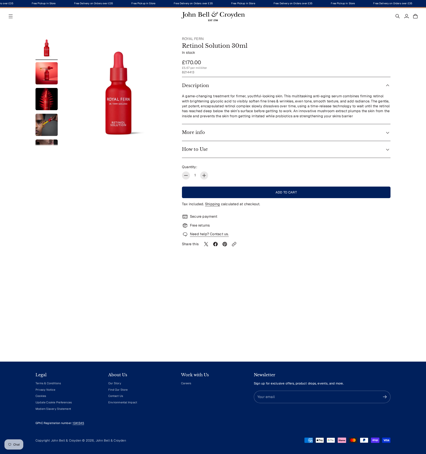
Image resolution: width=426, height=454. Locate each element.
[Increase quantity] (204, 175)
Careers (186, 383)
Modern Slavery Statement (53, 409)
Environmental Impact (122, 402)
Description (195, 85)
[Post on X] (206, 244)
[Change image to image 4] (47, 125)
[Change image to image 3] (47, 99)
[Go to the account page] (406, 16)
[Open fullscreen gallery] (165, 137)
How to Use (195, 149)
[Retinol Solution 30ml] (118, 91)
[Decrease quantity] (186, 175)
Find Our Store (118, 390)
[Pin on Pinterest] (225, 244)
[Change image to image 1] (47, 47)
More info (193, 132)
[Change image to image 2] (47, 73)
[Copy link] (234, 244)
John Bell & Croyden (111, 440)
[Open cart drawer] (415, 16)
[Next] (385, 317)
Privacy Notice (45, 390)
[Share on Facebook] (215, 244)
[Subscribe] (385, 396)
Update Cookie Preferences (54, 402)
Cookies (41, 396)
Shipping (212, 204)
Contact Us (115, 396)
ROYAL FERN (193, 38)
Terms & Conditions (48, 383)
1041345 (78, 423)
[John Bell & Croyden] (213, 16)
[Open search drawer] (397, 16)
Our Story (114, 383)
